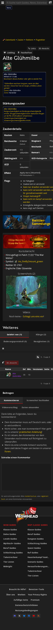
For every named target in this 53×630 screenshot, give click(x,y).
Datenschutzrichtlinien (26, 605)
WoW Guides (9, 525)
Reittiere (29, 39)
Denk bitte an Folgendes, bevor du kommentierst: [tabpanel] (26, 456)
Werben (21, 594)
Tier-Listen (33, 575)
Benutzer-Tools (36, 589)
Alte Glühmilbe (17, 374)
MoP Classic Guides (38, 525)
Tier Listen (8, 562)
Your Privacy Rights (37, 594)
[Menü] (2, 2)
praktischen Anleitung (30, 431)
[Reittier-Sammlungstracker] (26, 222)
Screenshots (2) (26, 273)
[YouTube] (34, 616)
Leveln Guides (10, 538)
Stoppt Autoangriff (31, 196)
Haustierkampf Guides (39, 557)
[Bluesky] (24, 616)
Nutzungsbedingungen (26, 610)
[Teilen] (50, 2)
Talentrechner (10, 557)
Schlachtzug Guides (13, 552)
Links (33, 48)
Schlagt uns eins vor (33, 316)
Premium (35, 600)
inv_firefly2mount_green (30, 261)
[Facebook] (29, 616)
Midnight (7, 566)
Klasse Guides (10, 529)
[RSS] (38, 616)
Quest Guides (34, 548)
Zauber (20, 39)
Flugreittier (40, 39)
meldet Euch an (30, 496)
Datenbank (10, 39)
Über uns (10, 594)
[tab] (14, 334)
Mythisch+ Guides (12, 543)
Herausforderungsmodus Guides (39, 566)
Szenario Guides (35, 562)
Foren (8, 451)
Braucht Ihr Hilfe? (17, 589)
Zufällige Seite (21, 600)
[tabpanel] (26, 370)
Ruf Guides (33, 552)
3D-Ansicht (44, 48)
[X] (19, 616)
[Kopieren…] (38, 357)
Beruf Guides (9, 548)
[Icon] (7, 67)
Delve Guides (9, 534)
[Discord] (15, 616)
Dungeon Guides (36, 538)
